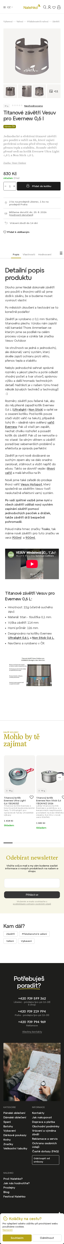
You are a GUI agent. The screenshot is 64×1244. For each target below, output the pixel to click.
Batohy (8, 1126)
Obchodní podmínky (45, 1126)
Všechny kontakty (32, 1031)
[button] (59, 777)
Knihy (7, 1139)
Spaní (7, 1121)
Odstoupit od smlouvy (42, 1160)
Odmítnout (47, 1237)
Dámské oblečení (14, 1117)
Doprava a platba (43, 1121)
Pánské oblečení (14, 1112)
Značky (8, 1144)
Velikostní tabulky (15, 1148)
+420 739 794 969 (32, 1022)
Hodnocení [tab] (44, 254)
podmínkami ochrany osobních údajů (32, 904)
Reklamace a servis (45, 1138)
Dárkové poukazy (14, 1135)
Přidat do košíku (41, 186)
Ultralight (19, 409)
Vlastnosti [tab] (29, 254)
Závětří (10, 934)
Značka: (14, 163)
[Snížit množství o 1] (5, 186)
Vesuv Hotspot (31, 484)
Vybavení (26, 941)
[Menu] (4, 7)
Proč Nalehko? (13, 1178)
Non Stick (35, 409)
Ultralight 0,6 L (18, 637)
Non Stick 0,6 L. (43, 637)
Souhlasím (17, 1237)
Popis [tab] (16, 254)
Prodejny (9, 1187)
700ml (16, 537)
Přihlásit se (32, 894)
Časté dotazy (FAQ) (45, 1151)
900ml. (30, 537)
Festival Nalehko (14, 1196)
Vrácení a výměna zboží (44, 1132)
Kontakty (38, 1112)
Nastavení (8, 1230)
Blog (6, 1191)
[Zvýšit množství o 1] (14, 186)
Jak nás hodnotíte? (16, 1183)
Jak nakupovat (42, 1117)
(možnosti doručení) (21, 215)
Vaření (10, 941)
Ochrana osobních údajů (44, 1145)
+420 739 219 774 (32, 1011)
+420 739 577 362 (32, 998)
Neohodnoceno (33, 105)
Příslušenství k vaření (34, 934)
